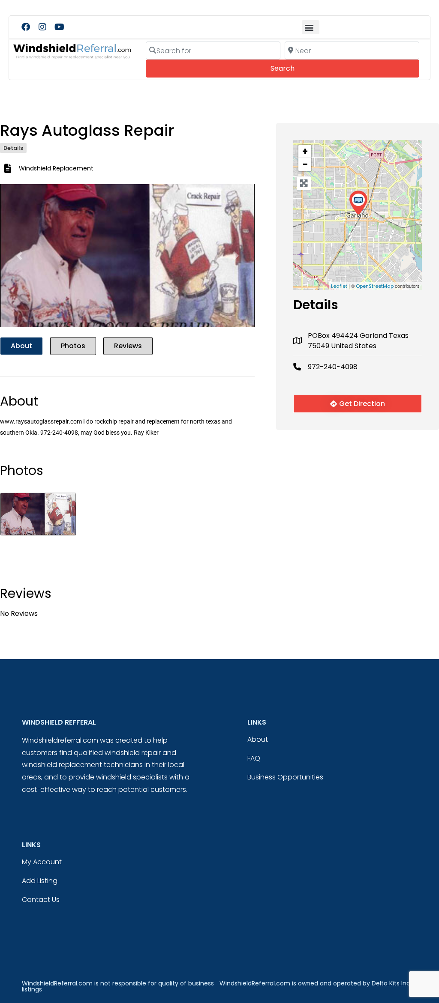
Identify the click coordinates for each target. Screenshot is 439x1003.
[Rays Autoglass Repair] (358, 203)
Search (294, 68)
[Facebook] (25, 27)
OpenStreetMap (375, 286)
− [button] (305, 164)
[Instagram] (42, 27)
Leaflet (339, 286)
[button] (310, 27)
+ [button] (305, 151)
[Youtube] (59, 27)
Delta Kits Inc (391, 983)
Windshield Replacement (56, 168)
